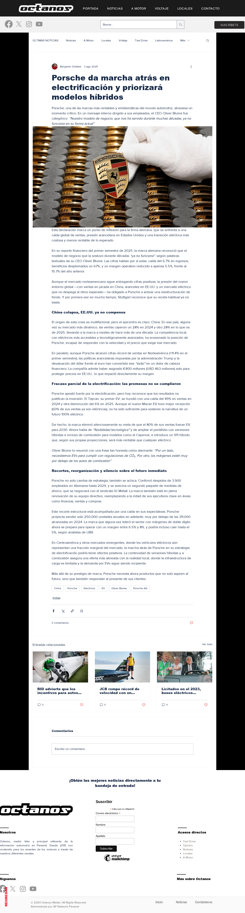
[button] (122, 517)
